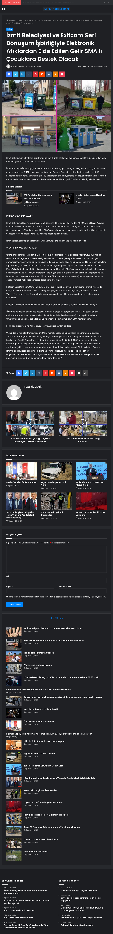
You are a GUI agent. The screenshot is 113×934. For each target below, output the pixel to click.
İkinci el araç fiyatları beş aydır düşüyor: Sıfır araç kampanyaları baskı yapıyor (63, 697)
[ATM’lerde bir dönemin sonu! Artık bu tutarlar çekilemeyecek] (14, 198)
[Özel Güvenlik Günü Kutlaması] (21, 471)
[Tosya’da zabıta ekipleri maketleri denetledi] (13, 818)
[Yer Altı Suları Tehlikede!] (13, 855)
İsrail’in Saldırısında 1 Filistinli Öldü (41, 709)
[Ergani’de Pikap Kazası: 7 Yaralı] (56, 471)
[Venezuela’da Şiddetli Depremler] (56, 501)
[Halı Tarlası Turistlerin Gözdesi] (13, 656)
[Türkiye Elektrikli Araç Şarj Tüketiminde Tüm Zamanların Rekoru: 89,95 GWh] (13, 681)
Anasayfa (12, 20)
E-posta (10, 586)
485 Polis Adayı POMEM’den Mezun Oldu (89, 483)
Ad (8, 576)
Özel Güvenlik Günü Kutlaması (21, 482)
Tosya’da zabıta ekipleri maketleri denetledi (46, 814)
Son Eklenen (56, 618)
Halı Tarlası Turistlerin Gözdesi (35, 2)
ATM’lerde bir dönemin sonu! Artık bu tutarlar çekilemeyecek (38, 199)
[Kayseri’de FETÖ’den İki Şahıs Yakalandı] (91, 501)
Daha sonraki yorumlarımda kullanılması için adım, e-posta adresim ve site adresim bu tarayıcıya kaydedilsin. (57, 597)
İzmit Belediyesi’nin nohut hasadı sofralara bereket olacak (53, 628)
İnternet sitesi (65, 586)
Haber (20, 20)
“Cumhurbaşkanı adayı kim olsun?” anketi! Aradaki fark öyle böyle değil (20, 515)
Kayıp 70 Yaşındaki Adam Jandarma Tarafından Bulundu (52, 827)
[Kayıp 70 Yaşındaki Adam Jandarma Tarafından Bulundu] (13, 831)
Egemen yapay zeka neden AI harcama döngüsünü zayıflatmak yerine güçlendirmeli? (49, 733)
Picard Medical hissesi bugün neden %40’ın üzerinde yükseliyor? (38, 689)
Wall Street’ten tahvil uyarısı (38, 665)
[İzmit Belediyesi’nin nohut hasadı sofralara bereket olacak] (13, 632)
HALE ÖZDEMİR (17, 66)
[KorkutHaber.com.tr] (56, 9)
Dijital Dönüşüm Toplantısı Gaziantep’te (44, 741)
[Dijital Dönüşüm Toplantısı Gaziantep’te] (13, 745)
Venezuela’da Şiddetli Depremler (52, 513)
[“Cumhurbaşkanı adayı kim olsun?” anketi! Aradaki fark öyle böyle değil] (21, 501)
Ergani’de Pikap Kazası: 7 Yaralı (53, 483)
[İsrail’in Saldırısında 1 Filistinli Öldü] (66, 198)
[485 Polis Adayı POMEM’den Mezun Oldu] (91, 471)
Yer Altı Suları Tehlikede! (36, 851)
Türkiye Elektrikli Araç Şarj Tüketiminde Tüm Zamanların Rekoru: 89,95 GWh (61, 677)
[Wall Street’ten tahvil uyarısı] (13, 669)
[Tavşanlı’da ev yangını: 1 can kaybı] (13, 843)
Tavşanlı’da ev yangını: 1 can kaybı (41, 839)
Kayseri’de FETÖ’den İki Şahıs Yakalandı (90, 513)
